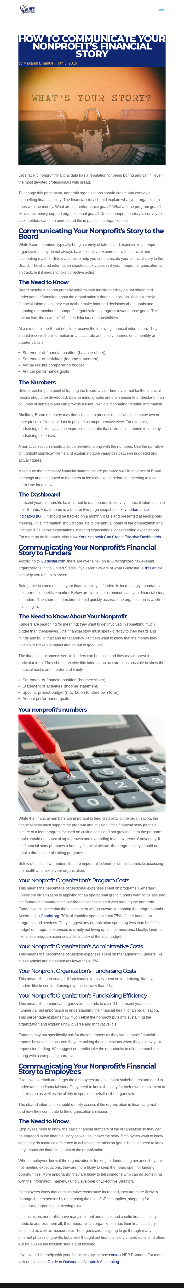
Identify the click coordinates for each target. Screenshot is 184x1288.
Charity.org (50, 916)
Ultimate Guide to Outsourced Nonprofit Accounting (76, 1262)
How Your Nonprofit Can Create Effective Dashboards (115, 537)
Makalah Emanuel (38, 63)
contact (115, 1255)
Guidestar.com (53, 561)
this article (153, 568)
